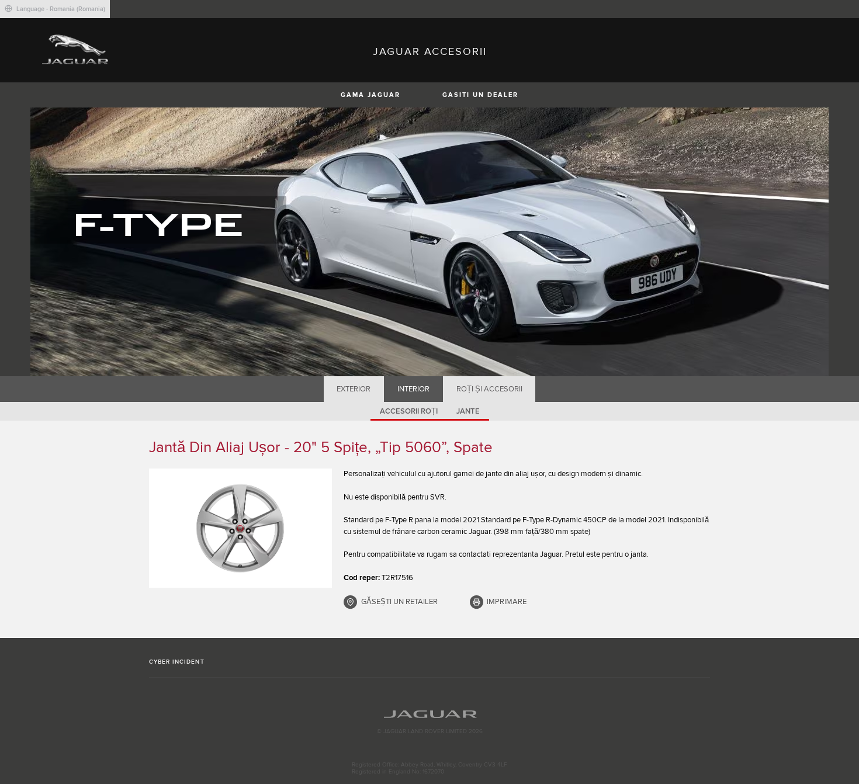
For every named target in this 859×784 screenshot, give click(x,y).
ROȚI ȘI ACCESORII (489, 389)
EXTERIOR (353, 389)
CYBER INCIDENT (177, 661)
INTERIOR (413, 389)
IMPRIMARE (507, 601)
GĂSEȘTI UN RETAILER (399, 601)
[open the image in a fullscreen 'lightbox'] (240, 528)
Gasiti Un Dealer (480, 95)
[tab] (354, 389)
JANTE (468, 411)
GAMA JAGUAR (370, 95)
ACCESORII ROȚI (409, 411)
